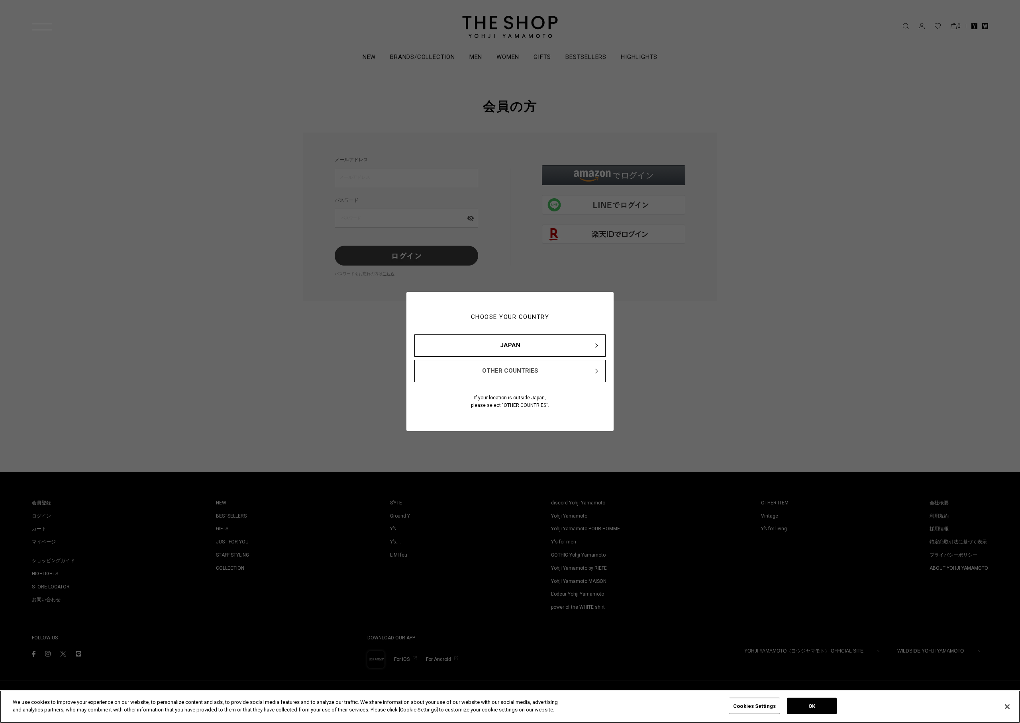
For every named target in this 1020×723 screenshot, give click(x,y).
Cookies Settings (754, 706)
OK (811, 706)
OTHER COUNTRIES (510, 370)
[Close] (1007, 706)
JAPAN (510, 345)
